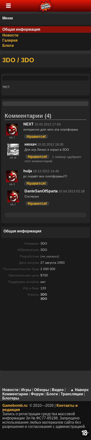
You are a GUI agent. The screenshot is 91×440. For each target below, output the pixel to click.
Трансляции (72, 394)
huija (27, 171)
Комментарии (15, 394)
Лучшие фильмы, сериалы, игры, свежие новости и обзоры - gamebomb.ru (45, 6)
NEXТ (28, 124)
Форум (37, 394)
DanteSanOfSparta (41, 191)
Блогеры (10, 398)
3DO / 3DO (18, 60)
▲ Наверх (79, 390)
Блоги (8, 46)
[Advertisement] (45, 337)
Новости (10, 35)
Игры (26, 390)
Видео (58, 390)
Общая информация (21, 29)
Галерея (10, 40)
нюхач (30, 144)
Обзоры (41, 390)
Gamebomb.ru (15, 405)
